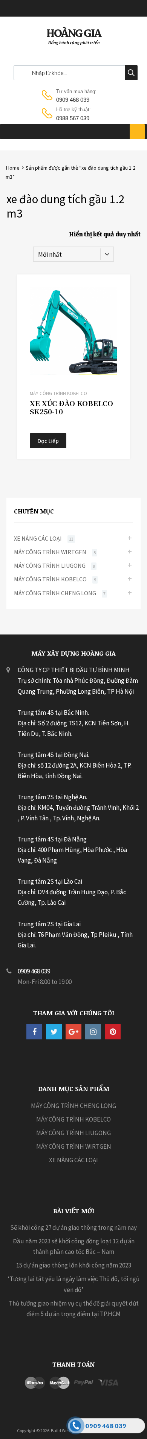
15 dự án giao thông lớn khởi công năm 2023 (73, 1265)
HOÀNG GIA (73, 33)
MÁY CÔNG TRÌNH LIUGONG (50, 565)
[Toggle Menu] (137, 131)
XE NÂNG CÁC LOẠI (38, 538)
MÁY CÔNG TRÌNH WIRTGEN (50, 552)
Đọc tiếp (48, 440)
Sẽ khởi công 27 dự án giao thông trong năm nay (73, 1227)
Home (13, 167)
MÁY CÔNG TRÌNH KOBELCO (58, 393)
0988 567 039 (72, 118)
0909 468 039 (72, 100)
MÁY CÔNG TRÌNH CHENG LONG (55, 593)
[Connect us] (34, 1031)
